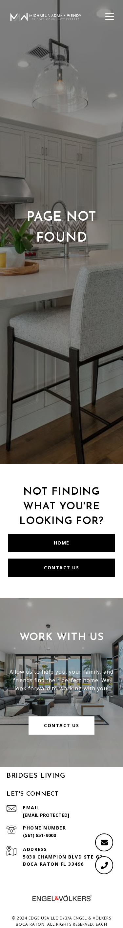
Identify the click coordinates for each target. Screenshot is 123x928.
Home (62, 543)
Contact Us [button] (61, 725)
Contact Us (61, 567)
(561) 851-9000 (39, 835)
